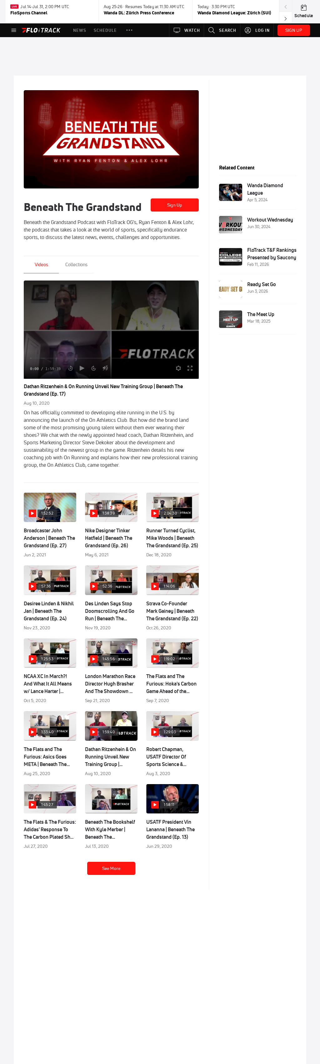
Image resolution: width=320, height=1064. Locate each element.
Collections (76, 264)
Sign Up (174, 205)
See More (111, 868)
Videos (41, 264)
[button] (129, 30)
